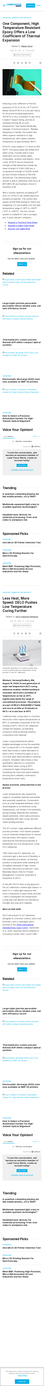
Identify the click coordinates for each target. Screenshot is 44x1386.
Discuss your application (19, 229)
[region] (22, 441)
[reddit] (26, 63)
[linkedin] (18, 63)
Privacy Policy (22, 1375)
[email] (30, 63)
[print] (40, 63)
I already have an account (22, 470)
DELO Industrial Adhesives (27, 617)
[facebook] (14, 63)
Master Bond (26, 46)
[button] (4, 5)
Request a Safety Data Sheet (21, 226)
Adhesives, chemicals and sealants (17, 17)
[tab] (9, 436)
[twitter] (22, 63)
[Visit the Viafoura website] (35, 446)
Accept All (22, 1381)
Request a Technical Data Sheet (22, 222)
